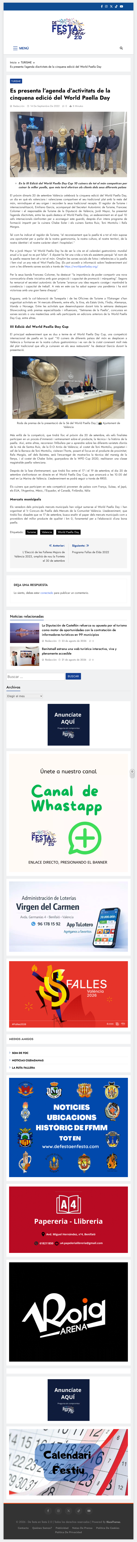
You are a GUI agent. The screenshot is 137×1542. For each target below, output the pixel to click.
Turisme (31, 532)
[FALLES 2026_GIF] (68, 1027)
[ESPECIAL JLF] (68, 1176)
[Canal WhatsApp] (68, 871)
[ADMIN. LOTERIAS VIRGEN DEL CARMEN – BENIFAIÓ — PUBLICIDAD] (68, 951)
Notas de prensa (82, 1528)
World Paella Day (68, 532)
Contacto (23, 1528)
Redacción (18, 106)
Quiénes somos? (42, 1528)
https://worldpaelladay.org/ (81, 266)
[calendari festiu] (68, 1494)
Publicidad (62, 1528)
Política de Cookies (107, 1528)
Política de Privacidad (68, 1532)
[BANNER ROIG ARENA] (68, 1361)
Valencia (47, 532)
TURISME (16, 81)
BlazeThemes (113, 1522)
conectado (46, 593)
